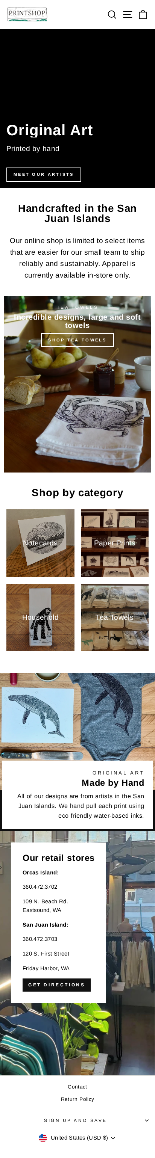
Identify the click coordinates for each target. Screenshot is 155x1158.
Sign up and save (75, 1120)
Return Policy (77, 1099)
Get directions (56, 984)
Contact (77, 1087)
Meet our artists (44, 174)
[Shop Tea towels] (77, 384)
